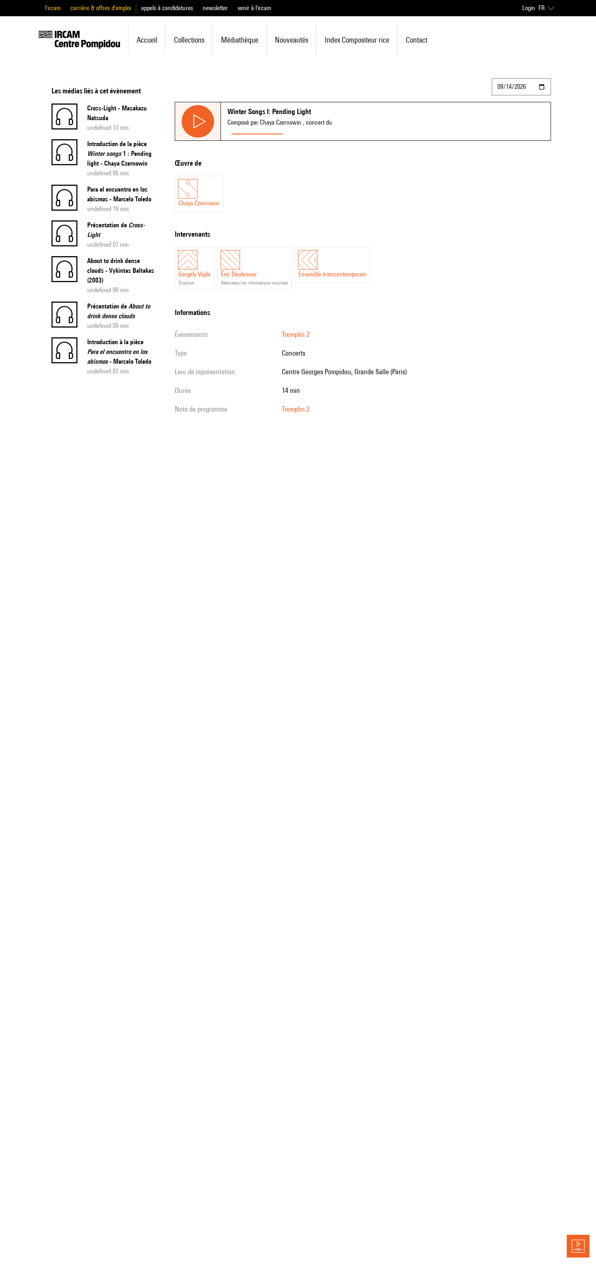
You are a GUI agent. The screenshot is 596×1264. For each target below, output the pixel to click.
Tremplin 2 (296, 334)
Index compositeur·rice (357, 39)
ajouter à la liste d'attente (323, 132)
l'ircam (53, 8)
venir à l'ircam (254, 8)
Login (528, 8)
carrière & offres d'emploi (101, 8)
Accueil (147, 39)
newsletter (215, 8)
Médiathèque (239, 39)
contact (416, 39)
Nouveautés (291, 39)
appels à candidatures (167, 8)
